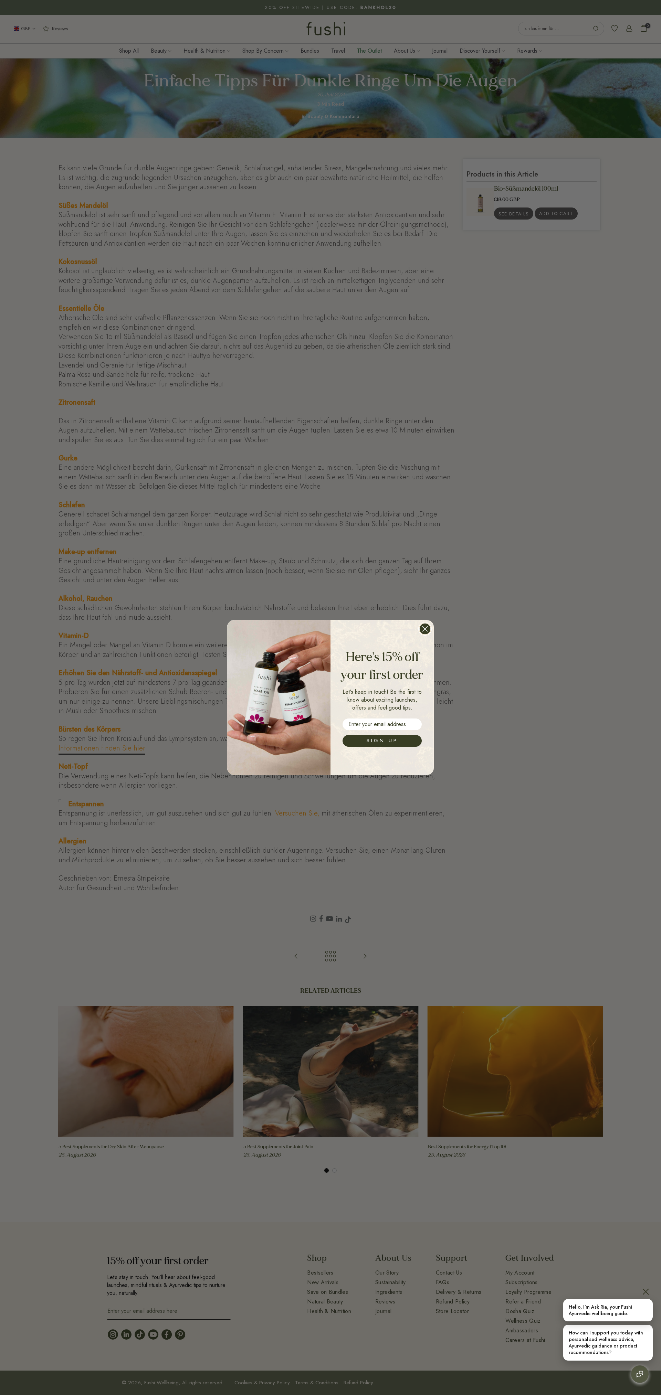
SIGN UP (382, 740)
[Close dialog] (425, 629)
